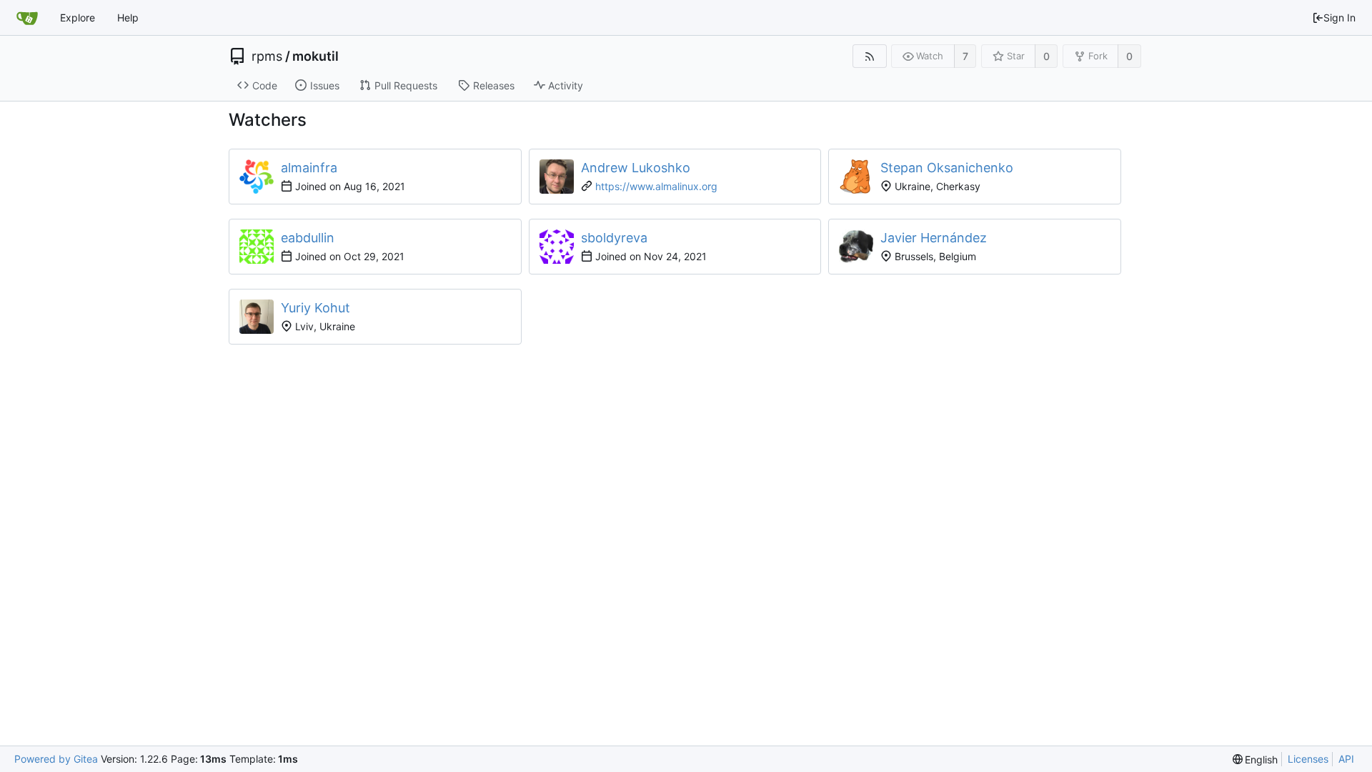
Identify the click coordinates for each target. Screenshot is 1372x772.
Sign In (1339, 17)
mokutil (315, 56)
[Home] (27, 18)
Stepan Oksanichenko (946, 167)
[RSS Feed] (869, 56)
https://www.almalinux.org (656, 186)
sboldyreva (614, 237)
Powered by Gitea (56, 759)
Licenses (1308, 759)
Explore (77, 17)
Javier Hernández (933, 237)
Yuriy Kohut (315, 307)
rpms (267, 56)
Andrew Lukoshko (635, 167)
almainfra (309, 167)
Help (128, 17)
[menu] (1255, 759)
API (1346, 759)
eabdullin (307, 237)
